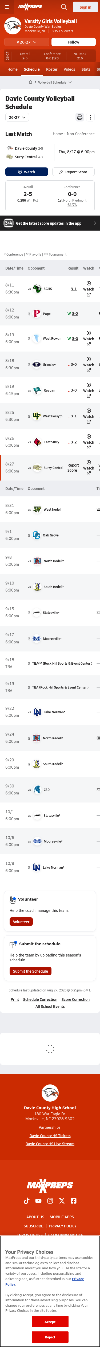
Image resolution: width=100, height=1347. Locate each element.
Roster (51, 69)
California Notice (65, 1235)
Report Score (76, 171)
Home (12, 69)
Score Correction (76, 999)
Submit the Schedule (30, 971)
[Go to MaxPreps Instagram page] (50, 1201)
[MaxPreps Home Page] (31, 82)
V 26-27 (24, 42)
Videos (69, 69)
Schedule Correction (40, 999)
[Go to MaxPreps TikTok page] (26, 1201)
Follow (73, 42)
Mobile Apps (62, 1216)
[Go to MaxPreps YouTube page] (38, 1201)
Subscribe (33, 1225)
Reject (50, 1336)
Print (15, 999)
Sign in (85, 7)
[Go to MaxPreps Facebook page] (73, 1201)
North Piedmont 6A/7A (74, 202)
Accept (50, 1321)
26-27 (14, 117)
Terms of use (30, 1235)
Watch (29, 171)
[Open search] (64, 7)
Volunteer (21, 921)
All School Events (50, 1006)
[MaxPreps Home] (30, 6)
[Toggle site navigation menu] (7, 7)
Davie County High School (50, 1107)
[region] (50, 1291)
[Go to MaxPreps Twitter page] (62, 1201)
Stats (86, 69)
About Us (35, 1216)
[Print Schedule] (79, 117)
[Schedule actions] (90, 117)
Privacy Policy (63, 1225)
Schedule (32, 69)
